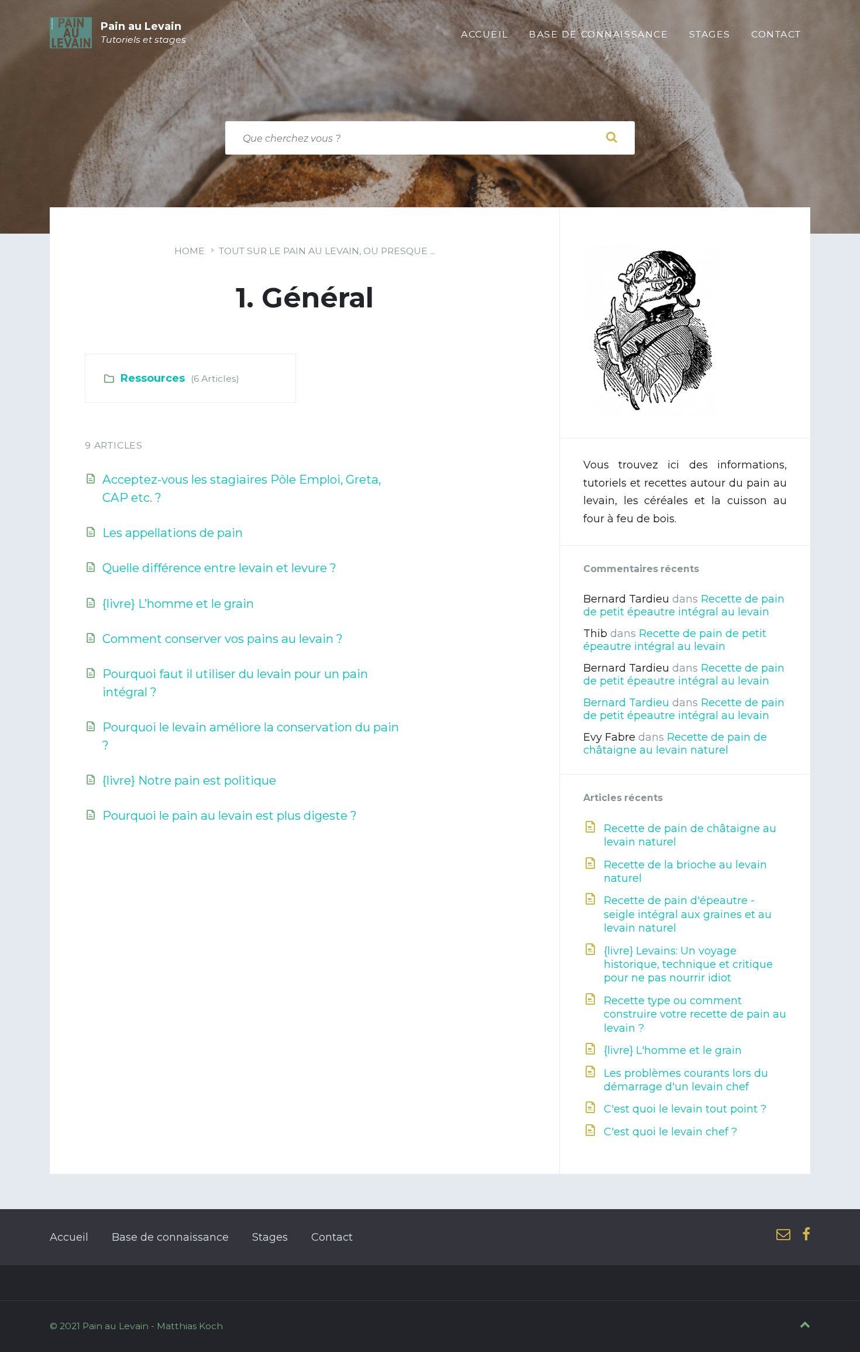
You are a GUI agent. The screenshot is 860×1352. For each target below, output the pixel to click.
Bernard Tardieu (626, 702)
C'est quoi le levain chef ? (670, 1131)
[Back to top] (805, 1325)
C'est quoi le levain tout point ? (685, 1109)
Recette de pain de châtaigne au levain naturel (675, 744)
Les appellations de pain (172, 532)
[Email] (783, 1235)
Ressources (153, 378)
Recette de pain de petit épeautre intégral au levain (684, 605)
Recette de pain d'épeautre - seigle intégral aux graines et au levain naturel (688, 914)
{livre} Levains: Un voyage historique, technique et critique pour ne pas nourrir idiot (688, 964)
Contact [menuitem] (776, 34)
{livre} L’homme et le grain (178, 603)
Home (189, 250)
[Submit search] (611, 137)
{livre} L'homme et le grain (673, 1050)
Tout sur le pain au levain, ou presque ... (327, 250)
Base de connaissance (170, 1237)
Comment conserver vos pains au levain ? (222, 638)
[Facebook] (806, 1235)
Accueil (69, 1237)
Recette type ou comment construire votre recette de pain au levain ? (695, 1014)
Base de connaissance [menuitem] (599, 34)
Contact (332, 1237)
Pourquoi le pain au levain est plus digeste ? (229, 815)
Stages (270, 1237)
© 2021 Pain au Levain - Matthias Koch (136, 1326)
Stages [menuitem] (710, 34)
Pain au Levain (141, 26)
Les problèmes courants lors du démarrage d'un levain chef (686, 1080)
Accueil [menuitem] (484, 34)
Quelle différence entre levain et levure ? (219, 567)
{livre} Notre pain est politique (189, 780)
